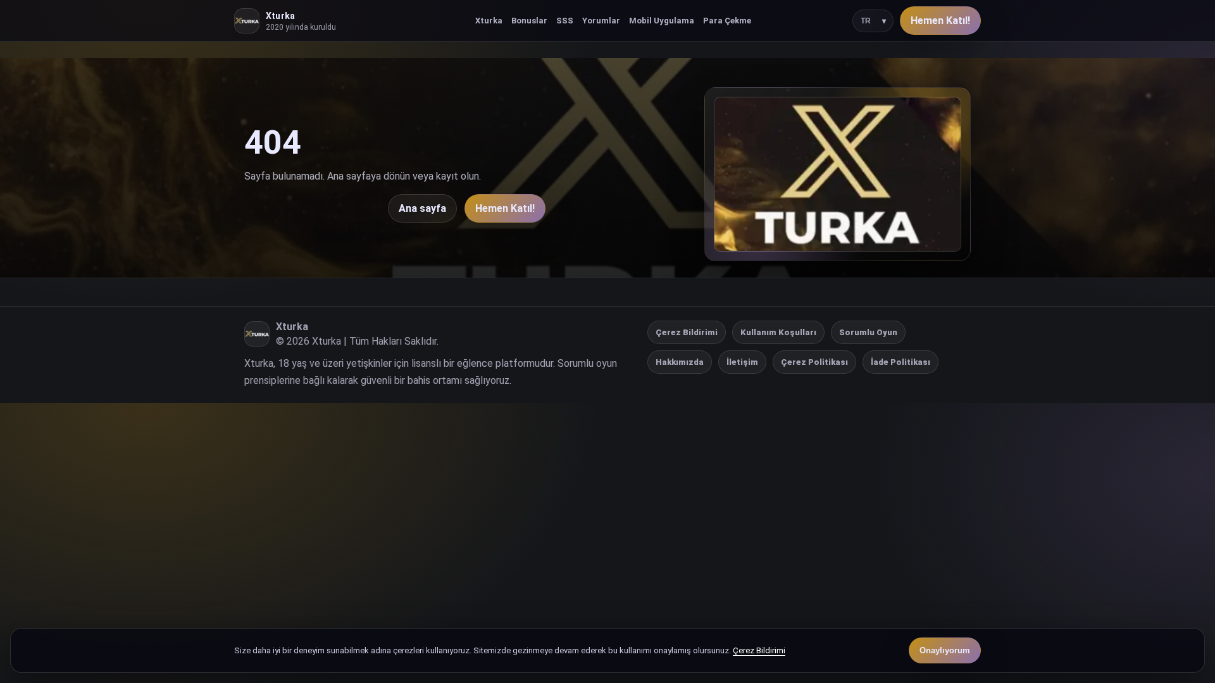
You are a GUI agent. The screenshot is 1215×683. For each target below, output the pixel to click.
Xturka (488, 20)
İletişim (742, 362)
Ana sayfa (422, 208)
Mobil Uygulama (661, 20)
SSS (564, 20)
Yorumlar (601, 20)
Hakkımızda (680, 362)
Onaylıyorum (944, 650)
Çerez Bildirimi (687, 332)
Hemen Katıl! (940, 21)
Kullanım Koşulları (778, 332)
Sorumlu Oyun (868, 332)
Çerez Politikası (814, 362)
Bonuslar (529, 20)
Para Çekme (727, 20)
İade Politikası (900, 362)
